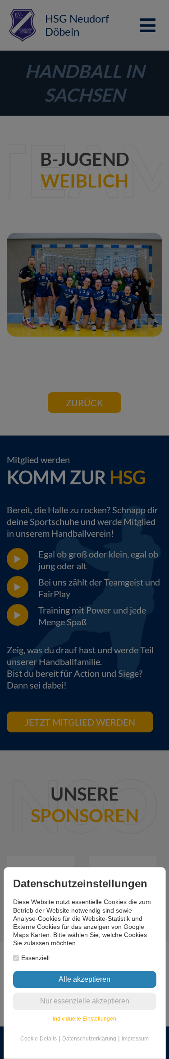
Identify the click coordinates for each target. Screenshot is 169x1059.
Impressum (135, 1039)
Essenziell (35, 957)
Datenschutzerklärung (89, 1039)
